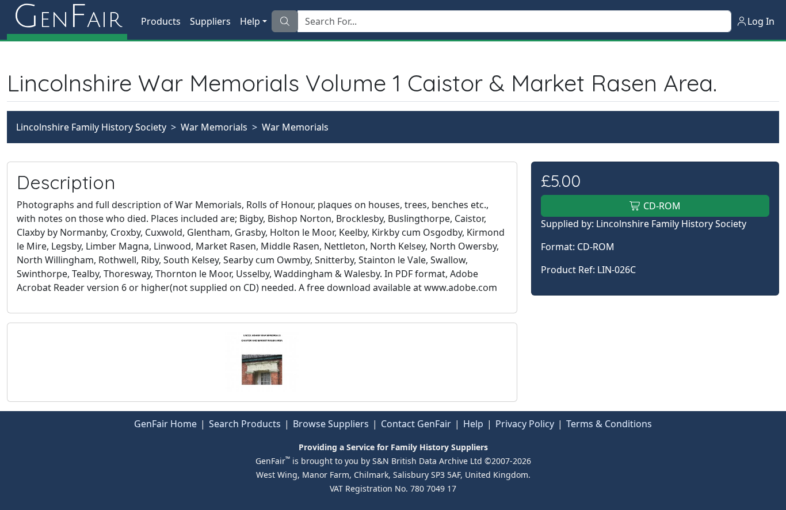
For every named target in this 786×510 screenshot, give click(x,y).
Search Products (245, 423)
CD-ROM (661, 206)
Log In (760, 21)
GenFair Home (165, 423)
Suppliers (210, 21)
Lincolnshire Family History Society (91, 127)
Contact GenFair (416, 423)
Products (161, 21)
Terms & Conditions (609, 423)
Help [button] (250, 21)
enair (67, 17)
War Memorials (214, 127)
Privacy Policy (524, 423)
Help (473, 423)
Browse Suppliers (331, 423)
